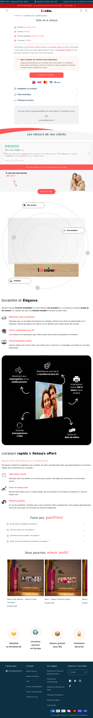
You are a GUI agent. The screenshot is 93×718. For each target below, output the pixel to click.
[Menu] (6, 10)
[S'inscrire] (84, 672)
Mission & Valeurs (32, 676)
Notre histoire (31, 671)
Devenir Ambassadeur (34, 687)
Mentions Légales (53, 700)
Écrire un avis (46, 191)
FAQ (27, 681)
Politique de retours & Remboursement (55, 672)
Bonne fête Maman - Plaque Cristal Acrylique (21, 601)
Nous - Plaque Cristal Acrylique (57, 599)
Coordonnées (51, 705)
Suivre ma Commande (34, 692)
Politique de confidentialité (52, 680)
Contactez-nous (32, 697)
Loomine (57, 715)
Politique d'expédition (55, 695)
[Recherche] (81, 10)
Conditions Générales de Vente (56, 688)
